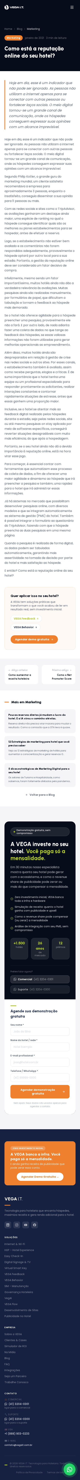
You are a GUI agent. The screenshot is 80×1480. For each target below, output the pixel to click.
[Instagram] (16, 1225)
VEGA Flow (10, 1304)
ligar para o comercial (17, 1407)
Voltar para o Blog (42, 795)
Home (8, 29)
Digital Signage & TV (17, 1262)
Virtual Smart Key (15, 1268)
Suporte (34, 989)
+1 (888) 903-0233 (16, 1434)
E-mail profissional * (22, 1055)
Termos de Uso (55, 1472)
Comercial (35, 979)
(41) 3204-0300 (19, 1419)
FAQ (7, 1364)
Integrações (12, 1370)
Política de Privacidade (29, 1472)
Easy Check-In (13, 1256)
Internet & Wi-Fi (14, 1244)
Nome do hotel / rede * (23, 1040)
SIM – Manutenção (16, 1286)
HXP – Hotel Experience (19, 1250)
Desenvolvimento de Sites (21, 1310)
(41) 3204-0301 (19, 1404)
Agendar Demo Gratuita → (40, 1177)
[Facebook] (34, 1225)
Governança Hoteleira (18, 1292)
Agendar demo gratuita (32, 639)
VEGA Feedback (24, 618)
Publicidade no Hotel (17, 1316)
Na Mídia (9, 1352)
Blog (19, 29)
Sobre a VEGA (13, 1334)
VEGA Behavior (24, 627)
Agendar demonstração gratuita (37, 1091)
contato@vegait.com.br (18, 1445)
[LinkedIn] (7, 1225)
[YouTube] (25, 1225)
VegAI (8, 1298)
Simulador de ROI (15, 1346)
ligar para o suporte (15, 1422)
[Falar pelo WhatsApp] (70, 1469)
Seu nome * (17, 1024)
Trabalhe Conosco (16, 1382)
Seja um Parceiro (15, 1376)
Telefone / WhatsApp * (24, 1071)
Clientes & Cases (15, 1340)
